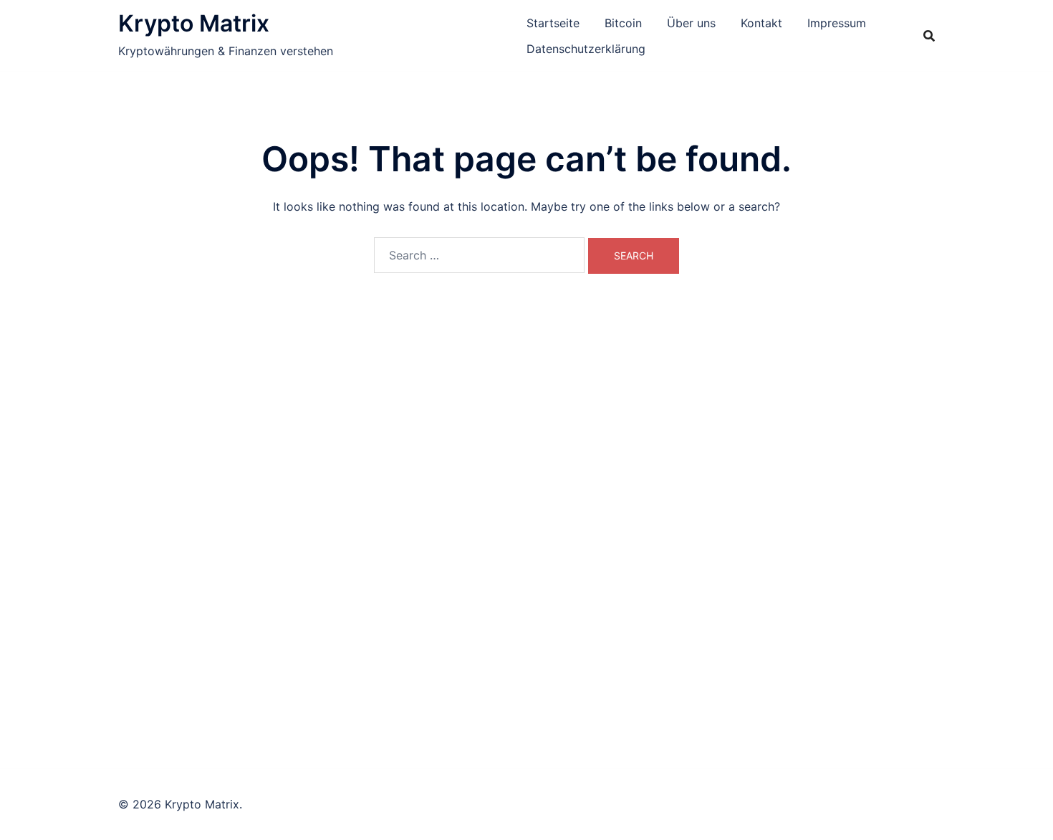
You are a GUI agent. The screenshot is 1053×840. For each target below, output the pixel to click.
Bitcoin (623, 23)
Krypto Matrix (193, 23)
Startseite (553, 23)
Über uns (691, 23)
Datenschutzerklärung (585, 49)
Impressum (836, 23)
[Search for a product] (929, 36)
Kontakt (761, 23)
